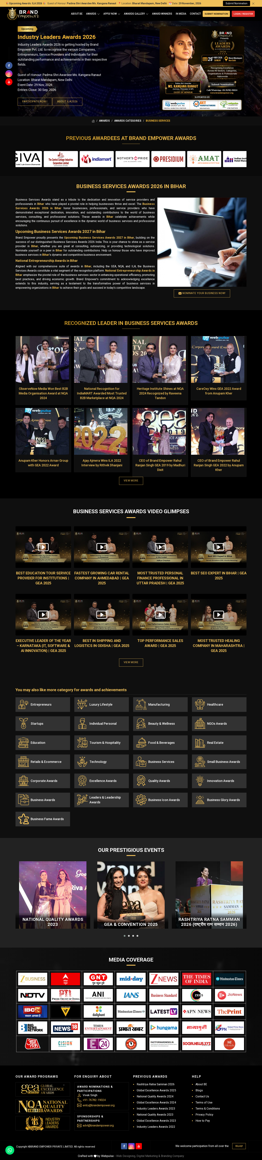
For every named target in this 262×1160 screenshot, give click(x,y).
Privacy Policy (204, 1114)
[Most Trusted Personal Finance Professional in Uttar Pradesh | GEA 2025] (160, 547)
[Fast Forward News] (163, 1044)
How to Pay (203, 1120)
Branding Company (172, 1156)
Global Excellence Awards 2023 (156, 1120)
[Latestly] (163, 1011)
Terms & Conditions (208, 1108)
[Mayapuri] (196, 1027)
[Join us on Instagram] (8, 73)
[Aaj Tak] (32, 1044)
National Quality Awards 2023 (52, 922)
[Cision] (65, 1044)
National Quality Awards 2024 (155, 1096)
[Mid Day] (131, 979)
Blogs (199, 1090)
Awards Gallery (134, 13)
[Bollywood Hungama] (163, 1027)
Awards (91, 13)
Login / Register (243, 13)
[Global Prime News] (229, 1027)
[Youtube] (139, 1146)
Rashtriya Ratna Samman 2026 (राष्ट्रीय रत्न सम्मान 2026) (209, 922)
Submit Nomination (236, 3)
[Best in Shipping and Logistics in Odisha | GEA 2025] (102, 615)
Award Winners (162, 13)
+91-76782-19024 (94, 1100)
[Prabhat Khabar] (131, 1027)
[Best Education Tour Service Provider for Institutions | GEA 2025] (43, 547)
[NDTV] (32, 995)
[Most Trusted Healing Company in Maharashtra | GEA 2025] (218, 615)
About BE (77, 13)
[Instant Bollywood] (131, 1044)
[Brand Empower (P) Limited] (23, 14)
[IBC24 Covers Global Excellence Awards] (32, 1011)
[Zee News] (163, 979)
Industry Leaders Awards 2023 (156, 1108)
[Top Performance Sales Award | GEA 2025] (160, 615)
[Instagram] (131, 1146)
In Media (181, 13)
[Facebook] (124, 1146)
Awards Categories (127, 120)
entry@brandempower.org (99, 1105)
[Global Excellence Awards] (43, 1089)
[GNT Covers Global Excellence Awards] (98, 979)
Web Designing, (126, 1156)
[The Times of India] (196, 979)
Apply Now (110, 13)
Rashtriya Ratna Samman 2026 (155, 1084)
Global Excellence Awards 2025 (156, 1090)
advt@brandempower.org (98, 1125)
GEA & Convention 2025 (131, 924)
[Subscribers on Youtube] (8, 81)
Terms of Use (204, 1102)
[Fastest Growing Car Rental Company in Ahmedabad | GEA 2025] (102, 547)
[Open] (98, 14)
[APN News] (196, 1011)
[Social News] (196, 1044)
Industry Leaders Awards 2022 (156, 1126)
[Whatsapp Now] (9, 1150)
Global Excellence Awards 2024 (156, 1102)
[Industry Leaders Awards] (42, 1123)
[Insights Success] (98, 1044)
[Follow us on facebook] (8, 65)
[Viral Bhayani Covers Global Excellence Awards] (65, 1011)
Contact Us (202, 1096)
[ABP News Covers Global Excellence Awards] (65, 979)
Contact (195, 13)
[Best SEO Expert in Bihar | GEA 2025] (218, 547)
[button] (124, 936)
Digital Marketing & (148, 1156)
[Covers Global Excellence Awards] (229, 979)
